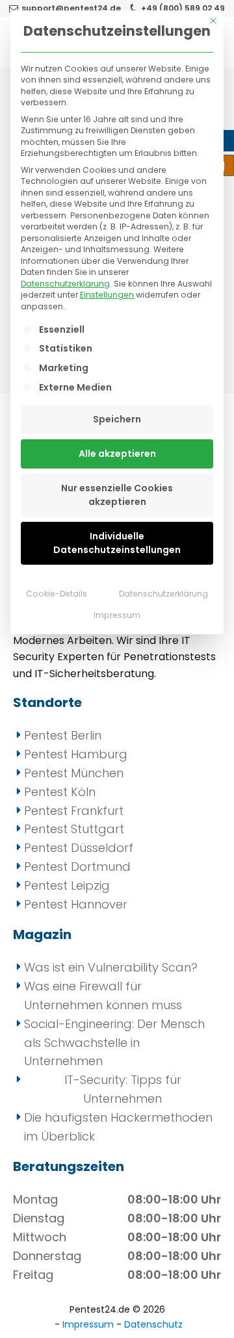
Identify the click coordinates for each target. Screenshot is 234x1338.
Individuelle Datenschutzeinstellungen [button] (117, 543)
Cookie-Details (56, 593)
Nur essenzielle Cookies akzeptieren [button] (117, 495)
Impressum (117, 615)
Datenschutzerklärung (65, 283)
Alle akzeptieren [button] (117, 453)
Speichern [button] (117, 419)
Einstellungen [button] (107, 294)
